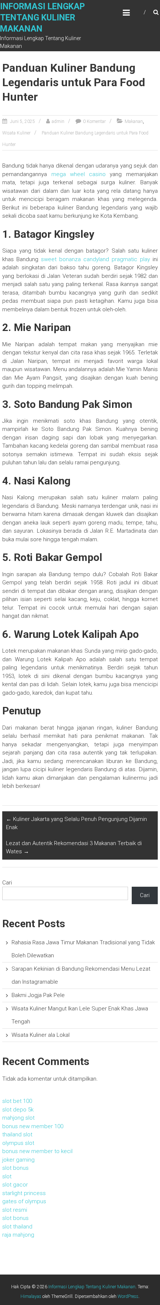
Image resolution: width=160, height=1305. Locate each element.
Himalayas (30, 1296)
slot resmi (14, 1210)
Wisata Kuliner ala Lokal (41, 1035)
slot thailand (17, 1226)
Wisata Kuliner (16, 133)
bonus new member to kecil (37, 1151)
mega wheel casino (78, 174)
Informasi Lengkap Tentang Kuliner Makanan (42, 17)
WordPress (128, 1296)
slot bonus (15, 1168)
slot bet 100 (17, 1101)
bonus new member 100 (32, 1126)
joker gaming (18, 1159)
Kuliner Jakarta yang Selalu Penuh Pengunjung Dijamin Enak (76, 823)
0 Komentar (94, 121)
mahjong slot (18, 1117)
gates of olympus (24, 1201)
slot (7, 1176)
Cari (7, 882)
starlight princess (24, 1193)
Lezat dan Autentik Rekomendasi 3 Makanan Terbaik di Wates (74, 847)
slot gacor (15, 1184)
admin (58, 121)
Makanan (134, 121)
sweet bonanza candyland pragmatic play (95, 259)
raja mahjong (18, 1234)
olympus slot (18, 1143)
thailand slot (17, 1134)
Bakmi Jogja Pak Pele (38, 995)
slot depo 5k (17, 1109)
